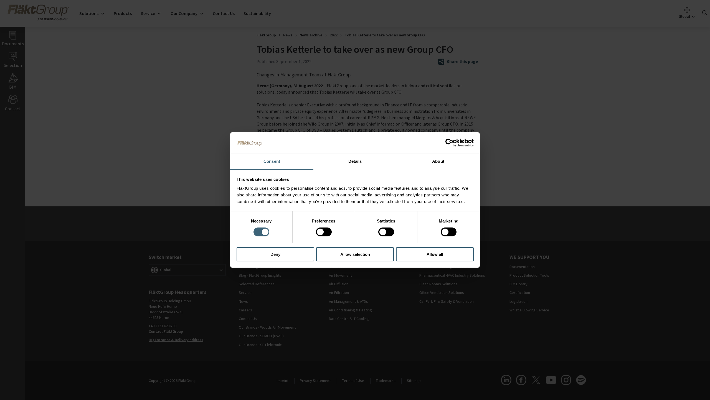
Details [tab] (355, 161)
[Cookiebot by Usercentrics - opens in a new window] (449, 143)
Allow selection (355, 254)
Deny (275, 254)
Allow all (435, 254)
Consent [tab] (271, 161)
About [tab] (438, 161)
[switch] (324, 232)
